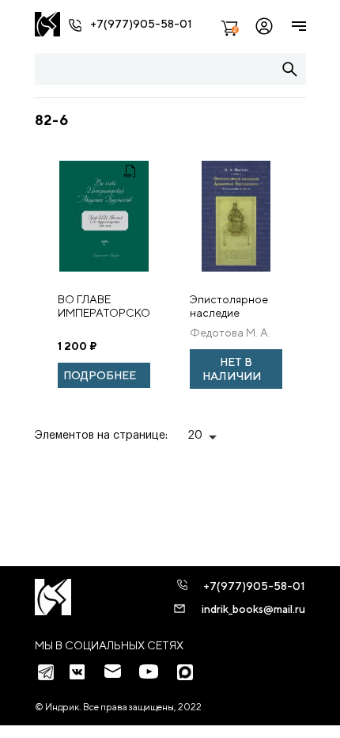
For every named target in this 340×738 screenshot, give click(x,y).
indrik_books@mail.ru (253, 609)
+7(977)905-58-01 (141, 23)
